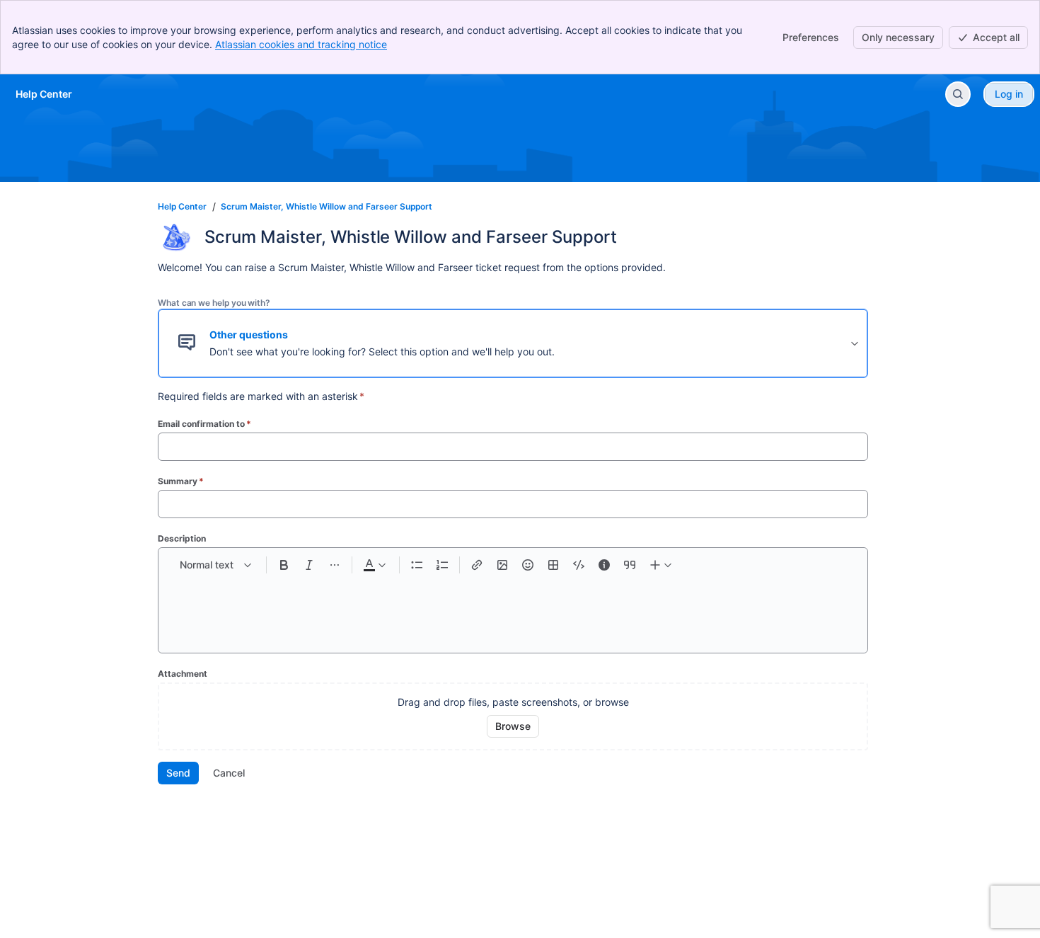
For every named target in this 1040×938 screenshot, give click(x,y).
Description (182, 538)
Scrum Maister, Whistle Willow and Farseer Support (326, 206)
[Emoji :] (527, 565)
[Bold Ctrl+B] (283, 565)
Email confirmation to (204, 423)
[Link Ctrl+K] (477, 565)
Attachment (182, 673)
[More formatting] (334, 565)
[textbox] (513, 607)
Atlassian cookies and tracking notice (301, 44)
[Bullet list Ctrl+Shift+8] (416, 565)
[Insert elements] (661, 565)
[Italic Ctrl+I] (309, 565)
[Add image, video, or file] (502, 565)
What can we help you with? (214, 302)
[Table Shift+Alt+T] (553, 565)
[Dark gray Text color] (374, 565)
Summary (181, 481)
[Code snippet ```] (578, 565)
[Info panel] (604, 565)
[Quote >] (629, 565)
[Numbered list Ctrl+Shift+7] (442, 565)
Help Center (182, 206)
